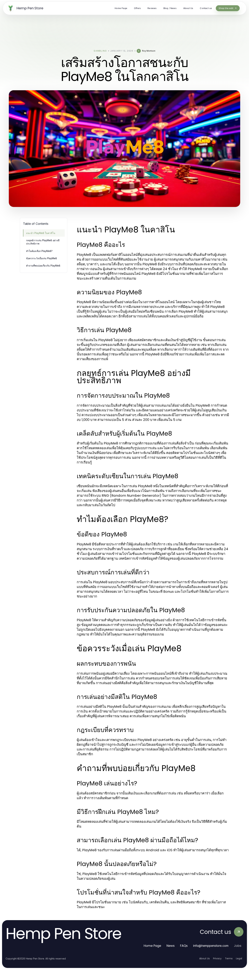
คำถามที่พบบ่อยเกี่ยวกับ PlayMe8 (43, 265)
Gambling (100, 51)
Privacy (217, 958)
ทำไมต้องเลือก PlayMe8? (39, 251)
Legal (239, 958)
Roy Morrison (148, 51)
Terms (229, 958)
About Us (204, 958)
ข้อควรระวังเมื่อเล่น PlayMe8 (41, 258)
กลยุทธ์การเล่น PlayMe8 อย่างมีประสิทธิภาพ (42, 242)
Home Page (152, 946)
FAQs (184, 946)
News (171, 946)
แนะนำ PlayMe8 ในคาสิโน (40, 233)
